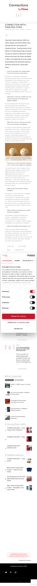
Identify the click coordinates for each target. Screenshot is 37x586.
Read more (22, 339)
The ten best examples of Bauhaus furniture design (20, 393)
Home (17, 29)
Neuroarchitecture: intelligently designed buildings (19, 409)
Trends (22, 29)
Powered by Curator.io (25, 560)
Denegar (18, 328)
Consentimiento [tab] (7, 260)
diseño (8, 249)
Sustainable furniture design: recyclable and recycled (18, 401)
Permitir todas (18, 316)
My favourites (19, 380)
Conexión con (10, 246)
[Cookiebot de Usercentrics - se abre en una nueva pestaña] (27, 255)
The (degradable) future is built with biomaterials (23, 349)
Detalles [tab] (17, 260)
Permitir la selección (18, 322)
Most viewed (9, 380)
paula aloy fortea (19, 249)
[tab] (9, 380)
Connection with (9, 29)
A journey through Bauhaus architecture (18, 417)
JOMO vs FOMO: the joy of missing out (20, 385)
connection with (22, 246)
